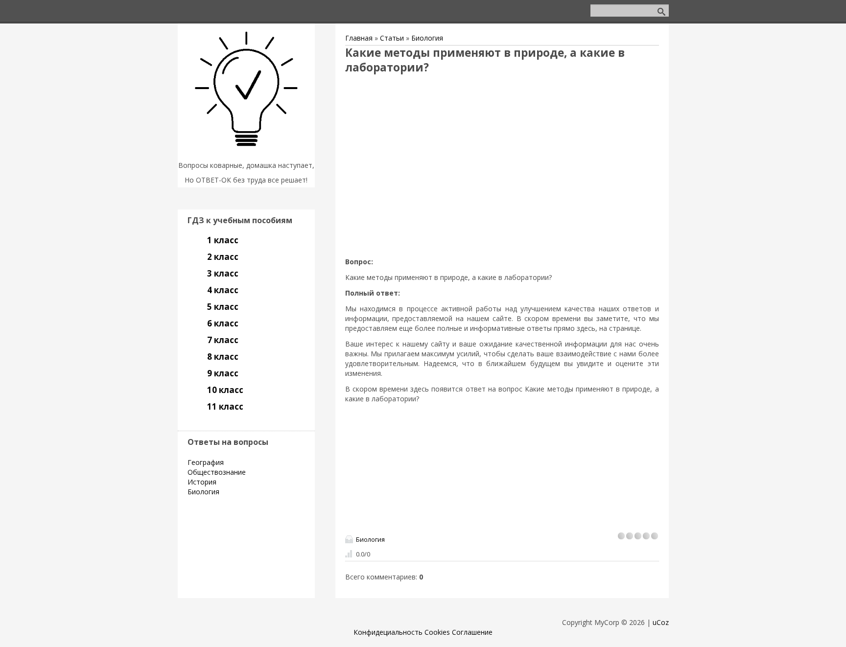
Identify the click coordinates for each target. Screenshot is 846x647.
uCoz (661, 622)
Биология (427, 38)
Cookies (437, 632)
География (206, 462)
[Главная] (246, 153)
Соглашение (472, 632)
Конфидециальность (388, 632)
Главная (359, 38)
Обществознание (217, 472)
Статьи (392, 38)
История (202, 481)
